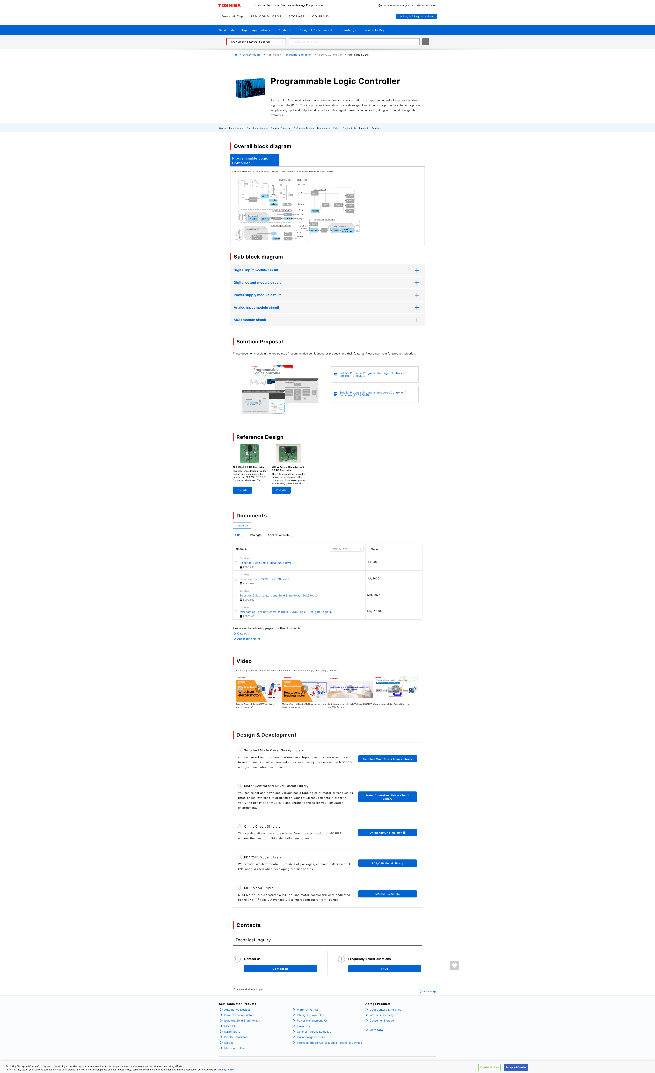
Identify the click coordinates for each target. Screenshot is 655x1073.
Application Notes (248, 638)
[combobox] (354, 41)
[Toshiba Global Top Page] (236, 5)
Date (372, 549)
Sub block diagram (257, 128)
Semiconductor (252, 54)
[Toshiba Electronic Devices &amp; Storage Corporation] (288, 5)
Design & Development (355, 128)
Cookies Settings (489, 1067)
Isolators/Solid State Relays (242, 1020)
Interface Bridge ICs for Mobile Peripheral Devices (329, 1042)
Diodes (228, 1042)
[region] (327, 1067)
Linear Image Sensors (311, 1037)
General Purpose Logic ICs (314, 1031)
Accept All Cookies (516, 1067)
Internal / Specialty (382, 1015)
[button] (396, 5)
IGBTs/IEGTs (232, 1031)
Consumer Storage (382, 1020)
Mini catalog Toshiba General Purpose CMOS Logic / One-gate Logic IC (286, 612)
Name (240, 549)
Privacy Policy (226, 1069)
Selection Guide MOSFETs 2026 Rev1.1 (264, 579)
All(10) (239, 535)
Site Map (430, 991)
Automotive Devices (237, 1009)
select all (242, 525)
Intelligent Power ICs (310, 1015)
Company (377, 1030)
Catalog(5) (256, 535)
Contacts (377, 128)
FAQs (385, 968)
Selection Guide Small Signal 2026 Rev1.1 (266, 562)
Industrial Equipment (299, 54)
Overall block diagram (231, 128)
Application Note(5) (280, 535)
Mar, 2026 (373, 594)
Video (336, 128)
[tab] (254, 160)
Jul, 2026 (373, 562)
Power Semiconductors (239, 1015)
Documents (323, 128)
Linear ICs (303, 1026)
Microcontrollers (234, 1048)
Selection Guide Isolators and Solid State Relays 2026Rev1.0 (279, 595)
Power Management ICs (312, 1020)
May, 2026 (374, 611)
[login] (454, 965)
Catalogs (243, 633)
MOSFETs (230, 1026)
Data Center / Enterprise (385, 1009)
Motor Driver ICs (307, 1009)
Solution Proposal (281, 128)
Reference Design (304, 128)
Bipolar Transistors (236, 1037)
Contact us (280, 968)
